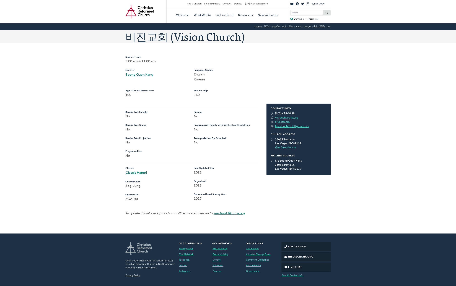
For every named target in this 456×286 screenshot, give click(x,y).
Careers (217, 271)
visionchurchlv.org (286, 117)
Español (276, 26)
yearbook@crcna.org (229, 213)
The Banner (252, 248)
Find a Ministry (212, 3)
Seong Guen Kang (139, 75)
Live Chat (295, 267)
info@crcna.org (300, 257)
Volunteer (218, 265)
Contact (227, 3)
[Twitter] (302, 4)
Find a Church (194, 3)
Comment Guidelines (257, 260)
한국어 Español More (256, 3)
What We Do (202, 15)
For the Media (253, 265)
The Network (186, 254)
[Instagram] (308, 4)
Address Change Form (258, 254)
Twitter (183, 265)
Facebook (184, 260)
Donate (238, 3)
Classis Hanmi (136, 173)
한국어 (267, 26)
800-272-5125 (297, 246)
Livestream (282, 122)
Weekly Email (186, 248)
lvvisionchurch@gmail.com (292, 126)
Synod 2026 (318, 3)
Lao (328, 26)
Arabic (299, 26)
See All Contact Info (292, 275)
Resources (245, 15)
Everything (299, 19)
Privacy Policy (133, 275)
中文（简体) (287, 26)
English (258, 26)
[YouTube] (292, 4)
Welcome (182, 15)
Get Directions (284, 147)
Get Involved (224, 15)
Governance (253, 271)
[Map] (298, 80)
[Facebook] (297, 4)
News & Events (268, 15)
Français (307, 26)
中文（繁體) (319, 26)
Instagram (184, 271)
